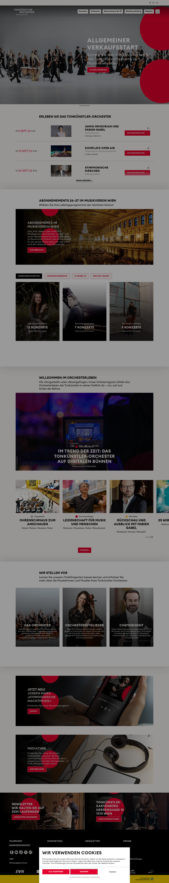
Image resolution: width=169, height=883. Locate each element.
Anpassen (112, 871)
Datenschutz (95, 877)
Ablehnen (84, 871)
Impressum (86, 877)
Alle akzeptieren (56, 871)
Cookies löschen (75, 877)
